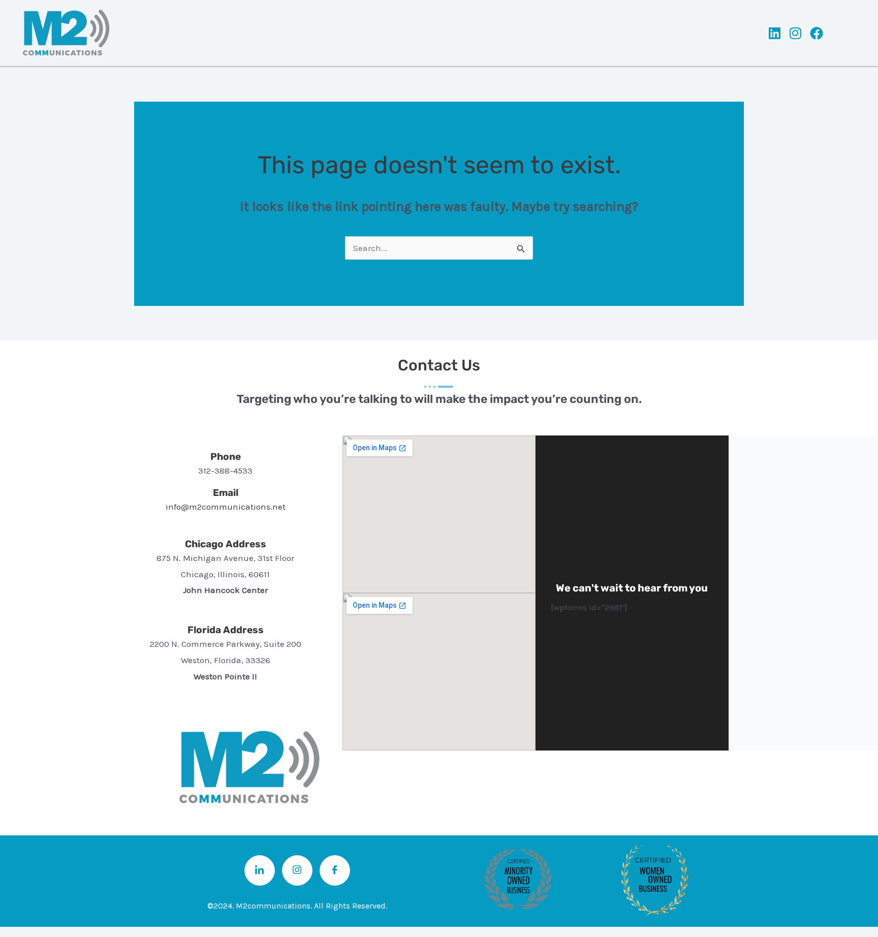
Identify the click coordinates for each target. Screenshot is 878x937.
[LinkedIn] (259, 870)
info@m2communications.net (226, 507)
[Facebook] (335, 870)
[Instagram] (297, 870)
